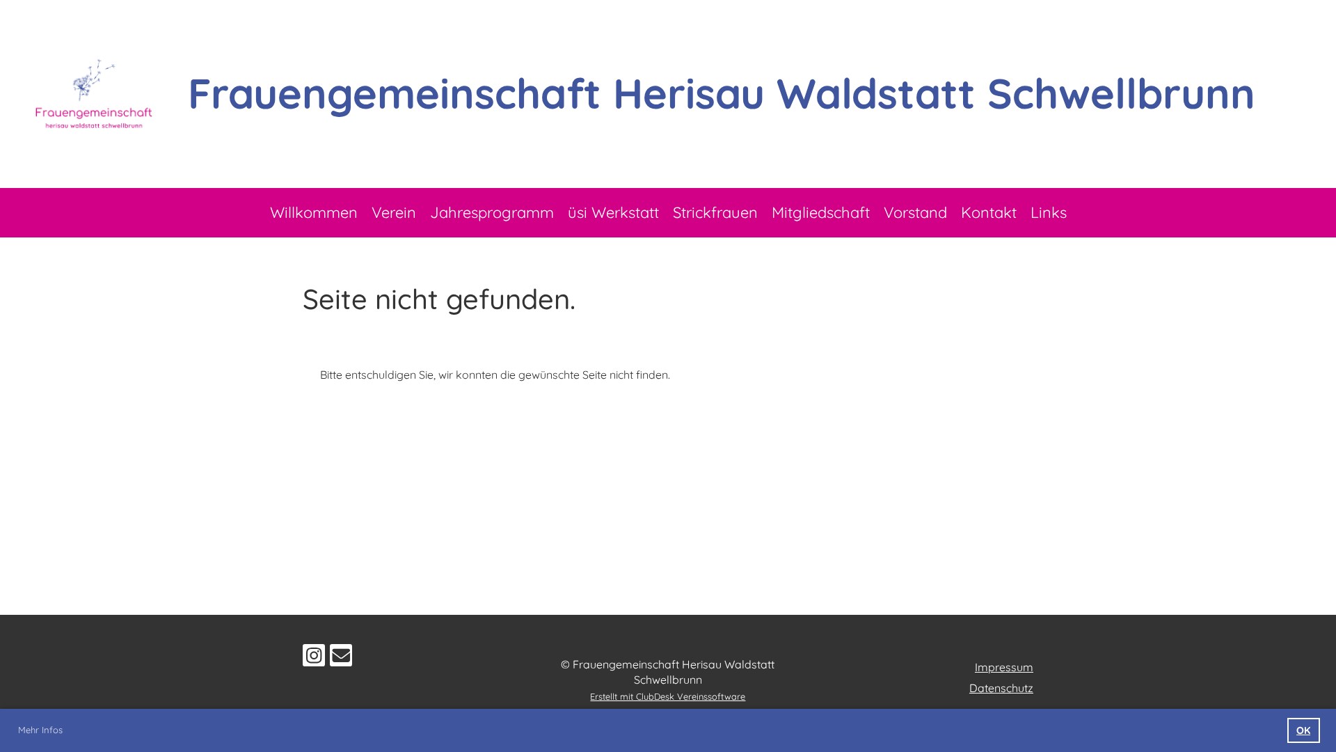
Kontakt (989, 212)
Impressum (1004, 667)
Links (1049, 212)
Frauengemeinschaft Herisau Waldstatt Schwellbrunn (721, 93)
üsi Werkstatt (613, 212)
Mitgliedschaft (821, 212)
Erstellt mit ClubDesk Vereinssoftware (667, 696)
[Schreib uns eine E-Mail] (341, 658)
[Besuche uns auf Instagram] (314, 658)
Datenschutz (1001, 688)
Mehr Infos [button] (40, 729)
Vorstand (915, 212)
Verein (394, 212)
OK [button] (1303, 730)
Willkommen (314, 212)
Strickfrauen (715, 212)
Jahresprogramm (492, 212)
